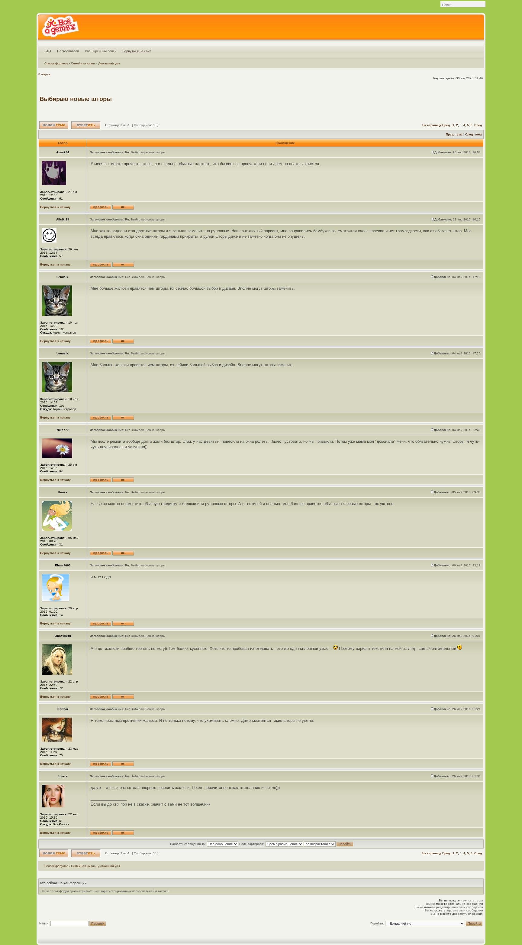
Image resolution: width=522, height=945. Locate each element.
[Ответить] (85, 125)
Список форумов (56, 63)
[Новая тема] (53, 125)
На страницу (431, 125)
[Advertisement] (372, 98)
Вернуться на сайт (136, 51)
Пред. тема (454, 134)
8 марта (44, 74)
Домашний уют (109, 63)
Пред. (446, 125)
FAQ (47, 51)
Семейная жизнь (83, 63)
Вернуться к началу (55, 207)
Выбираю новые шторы (76, 99)
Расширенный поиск (100, 51)
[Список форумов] (60, 28)
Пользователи (68, 51)
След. (478, 125)
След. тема (473, 134)
